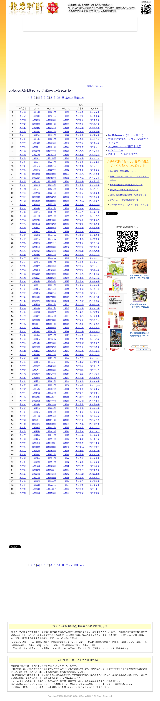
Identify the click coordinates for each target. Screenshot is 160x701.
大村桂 (66, 439)
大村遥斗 (36, 377)
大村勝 (23, 312)
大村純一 (36, 324)
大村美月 (79, 312)
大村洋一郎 (51, 401)
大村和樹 (36, 343)
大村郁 (66, 431)
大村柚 (66, 374)
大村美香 (79, 147)
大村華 (66, 231)
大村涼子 (79, 485)
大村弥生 (79, 427)
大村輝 (23, 231)
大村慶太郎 (51, 427)
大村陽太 (36, 251)
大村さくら (94, 158)
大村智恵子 (94, 347)
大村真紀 (79, 458)
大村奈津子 (94, 227)
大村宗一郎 (51, 151)
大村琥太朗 (51, 458)
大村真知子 (94, 404)
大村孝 (23, 377)
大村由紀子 (94, 143)
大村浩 (23, 297)
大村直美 (79, 166)
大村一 (23, 227)
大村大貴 (36, 389)
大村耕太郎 (51, 424)
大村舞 (66, 131)
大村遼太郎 (51, 178)
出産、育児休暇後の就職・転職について (128, 195)
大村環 (66, 308)
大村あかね (94, 293)
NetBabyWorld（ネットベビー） (126, 135)
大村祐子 (79, 270)
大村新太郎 (51, 358)
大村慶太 (36, 447)
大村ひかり (94, 266)
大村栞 (66, 193)
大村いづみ (94, 354)
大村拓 (23, 439)
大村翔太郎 (51, 139)
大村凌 (23, 416)
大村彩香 (79, 443)
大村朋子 (79, 308)
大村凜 (66, 247)
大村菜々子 (94, 308)
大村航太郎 (51, 285)
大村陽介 (36, 262)
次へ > (68, 97)
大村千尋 (79, 239)
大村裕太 (36, 385)
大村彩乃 (79, 316)
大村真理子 (94, 124)
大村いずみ (94, 350)
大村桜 (66, 170)
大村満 (23, 493)
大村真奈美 (94, 193)
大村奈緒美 (94, 304)
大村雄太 (36, 243)
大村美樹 (79, 343)
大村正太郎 (51, 289)
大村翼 (23, 139)
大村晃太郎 (51, 416)
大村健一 (36, 147)
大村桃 (66, 293)
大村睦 (66, 324)
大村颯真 (36, 493)
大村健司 (36, 454)
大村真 (23, 251)
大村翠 (66, 262)
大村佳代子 (94, 243)
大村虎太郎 (51, 131)
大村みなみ (94, 254)
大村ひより (94, 431)
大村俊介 (36, 270)
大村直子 (79, 154)
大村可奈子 (94, 481)
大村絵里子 (94, 474)
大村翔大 (36, 439)
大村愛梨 (79, 493)
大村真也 (36, 331)
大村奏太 (36, 347)
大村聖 (23, 424)
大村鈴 (66, 274)
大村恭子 (79, 227)
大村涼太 (36, 362)
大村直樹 (36, 116)
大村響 (23, 370)
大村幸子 (79, 127)
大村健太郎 (51, 112)
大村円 (66, 316)
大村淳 (23, 170)
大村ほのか (94, 331)
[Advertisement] (80, 24)
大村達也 (36, 127)
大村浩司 (36, 424)
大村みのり (94, 335)
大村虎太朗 (51, 231)
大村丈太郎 (51, 354)
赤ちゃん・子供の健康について (124, 200)
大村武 (23, 220)
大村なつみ (94, 374)
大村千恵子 (94, 224)
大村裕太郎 (51, 454)
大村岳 (23, 477)
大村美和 (79, 258)
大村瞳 (66, 158)
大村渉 (23, 320)
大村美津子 (94, 493)
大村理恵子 (94, 312)
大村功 (23, 420)
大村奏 (66, 289)
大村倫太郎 (51, 189)
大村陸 (23, 178)
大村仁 (23, 143)
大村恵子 (79, 124)
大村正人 (36, 278)
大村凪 (66, 347)
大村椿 (66, 320)
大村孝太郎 (51, 143)
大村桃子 (79, 335)
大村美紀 (79, 201)
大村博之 (36, 381)
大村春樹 (36, 404)
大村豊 (23, 174)
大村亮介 (36, 443)
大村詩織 (79, 385)
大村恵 (66, 120)
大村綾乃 (79, 397)
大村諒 (23, 270)
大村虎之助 (51, 431)
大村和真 (36, 466)
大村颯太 (36, 170)
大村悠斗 (36, 185)
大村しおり (94, 427)
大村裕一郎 (51, 324)
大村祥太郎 (51, 493)
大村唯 (66, 162)
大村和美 (79, 281)
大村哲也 (36, 131)
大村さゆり (94, 258)
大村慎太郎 (51, 120)
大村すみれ (94, 262)
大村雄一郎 (51, 124)
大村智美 (79, 204)
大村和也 (36, 143)
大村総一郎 (51, 281)
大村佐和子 (94, 424)
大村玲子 (79, 331)
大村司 (23, 204)
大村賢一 (36, 450)
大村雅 (66, 301)
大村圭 (23, 350)
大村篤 (23, 358)
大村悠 (23, 147)
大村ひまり (94, 489)
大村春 (66, 458)
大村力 (23, 462)
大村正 (23, 385)
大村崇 (23, 266)
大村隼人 (36, 162)
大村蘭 (66, 227)
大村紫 (66, 397)
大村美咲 (79, 178)
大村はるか (94, 301)
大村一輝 (36, 308)
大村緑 (66, 297)
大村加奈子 (94, 185)
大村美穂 (79, 131)
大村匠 (23, 258)
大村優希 (36, 470)
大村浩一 (36, 370)
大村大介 (36, 166)
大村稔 (23, 327)
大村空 (23, 247)
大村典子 (79, 189)
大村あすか (94, 393)
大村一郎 (36, 216)
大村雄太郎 (51, 370)
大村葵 (66, 116)
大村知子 (79, 320)
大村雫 (66, 278)
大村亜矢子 (94, 412)
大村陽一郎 (51, 262)
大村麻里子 (94, 389)
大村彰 (23, 408)
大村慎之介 (51, 197)
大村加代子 (94, 297)
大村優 (66, 139)
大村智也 (36, 254)
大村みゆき (94, 201)
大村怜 (66, 354)
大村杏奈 (79, 339)
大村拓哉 (36, 224)
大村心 (66, 254)
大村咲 (66, 208)
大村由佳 (79, 289)
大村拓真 (36, 393)
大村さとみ (94, 327)
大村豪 (23, 447)
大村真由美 (94, 116)
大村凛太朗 (51, 251)
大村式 (23, 135)
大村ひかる (94, 358)
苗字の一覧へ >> (95, 86)
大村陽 (23, 212)
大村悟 (23, 308)
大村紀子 (79, 262)
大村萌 (66, 185)
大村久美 (79, 416)
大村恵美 (79, 151)
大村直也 (36, 354)
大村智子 (79, 116)
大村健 (23, 124)
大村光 (23, 158)
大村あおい (94, 320)
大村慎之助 (51, 389)
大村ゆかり (94, 147)
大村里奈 (79, 381)
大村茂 (23, 316)
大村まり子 (94, 450)
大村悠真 (36, 193)
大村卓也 (36, 335)
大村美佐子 (94, 285)
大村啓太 (36, 339)
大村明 (23, 201)
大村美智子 (94, 131)
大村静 (66, 339)
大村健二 (36, 266)
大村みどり (94, 189)
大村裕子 (79, 112)
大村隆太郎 (51, 377)
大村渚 (66, 235)
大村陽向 (36, 366)
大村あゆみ (94, 154)
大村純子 (79, 158)
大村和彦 (36, 312)
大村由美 (79, 170)
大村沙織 (79, 293)
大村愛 (66, 112)
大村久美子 (94, 112)
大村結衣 (79, 212)
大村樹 (23, 181)
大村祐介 (36, 304)
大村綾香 (79, 489)
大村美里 (79, 424)
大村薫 (66, 135)
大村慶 (23, 454)
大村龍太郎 (51, 154)
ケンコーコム (115, 150)
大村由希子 (94, 485)
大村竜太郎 (51, 381)
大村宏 (23, 389)
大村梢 (66, 281)
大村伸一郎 (51, 420)
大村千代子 (94, 439)
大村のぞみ (94, 401)
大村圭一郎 (51, 227)
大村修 (23, 193)
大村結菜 (79, 350)
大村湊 (23, 254)
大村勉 (23, 362)
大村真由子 (94, 397)
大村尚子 (79, 347)
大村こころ (94, 178)
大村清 (23, 458)
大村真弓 (79, 297)
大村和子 (79, 162)
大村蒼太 (36, 274)
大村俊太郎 (51, 247)
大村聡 (23, 151)
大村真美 (79, 431)
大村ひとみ (94, 151)
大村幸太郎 (51, 162)
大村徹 (23, 154)
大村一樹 (36, 208)
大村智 (23, 239)
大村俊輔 (36, 485)
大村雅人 (36, 327)
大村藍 (66, 212)
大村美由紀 (94, 162)
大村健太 (36, 124)
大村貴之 (36, 358)
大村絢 (66, 362)
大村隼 (23, 381)
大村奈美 (79, 477)
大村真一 (36, 258)
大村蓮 (23, 127)
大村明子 (79, 181)
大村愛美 (79, 254)
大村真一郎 (51, 193)
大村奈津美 (94, 377)
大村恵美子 (94, 135)
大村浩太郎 (51, 304)
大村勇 (23, 304)
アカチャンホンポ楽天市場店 (124, 146)
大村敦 (23, 404)
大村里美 (79, 285)
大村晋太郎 (51, 366)
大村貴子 (79, 243)
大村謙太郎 (51, 447)
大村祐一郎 (51, 350)
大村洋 (23, 366)
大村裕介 (36, 408)
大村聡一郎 (51, 327)
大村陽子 (79, 120)
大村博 (23, 281)
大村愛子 (79, 224)
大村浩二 (36, 285)
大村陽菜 (79, 235)
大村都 (66, 343)
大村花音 (79, 474)
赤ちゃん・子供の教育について (124, 189)
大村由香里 (94, 235)
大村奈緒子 (94, 435)
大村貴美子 (94, 470)
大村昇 (23, 393)
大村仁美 (79, 327)
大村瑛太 (36, 293)
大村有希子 (94, 466)
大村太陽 (36, 320)
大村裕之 (36, 401)
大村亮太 (36, 178)
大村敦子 (79, 247)
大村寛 (23, 397)
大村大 (23, 285)
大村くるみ (94, 324)
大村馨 (66, 427)
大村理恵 (79, 174)
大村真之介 (51, 293)
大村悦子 (79, 251)
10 (58, 97)
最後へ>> (79, 97)
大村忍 (66, 224)
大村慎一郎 (51, 135)
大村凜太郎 (51, 270)
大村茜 (66, 147)
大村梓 (66, 189)
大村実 (23, 427)
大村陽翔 (36, 489)
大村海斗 (36, 204)
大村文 (66, 304)
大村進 (23, 301)
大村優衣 (79, 481)
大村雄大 (36, 201)
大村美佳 (79, 470)
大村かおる (94, 420)
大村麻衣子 (94, 174)
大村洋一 (36, 420)
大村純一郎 (51, 185)
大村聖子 (79, 454)
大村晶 (66, 416)
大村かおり (94, 166)
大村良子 (79, 408)
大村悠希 (36, 427)
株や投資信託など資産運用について (126, 184)
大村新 (23, 235)
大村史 (66, 485)
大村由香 (79, 389)
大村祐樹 (36, 431)
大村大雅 (36, 474)
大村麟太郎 (51, 254)
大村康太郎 (51, 274)
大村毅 (23, 412)
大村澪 (66, 258)
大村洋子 (79, 143)
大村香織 (79, 139)
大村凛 (66, 143)
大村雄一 (36, 374)
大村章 (23, 466)
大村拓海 (36, 247)
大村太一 (36, 189)
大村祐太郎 (51, 343)
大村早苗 (79, 362)
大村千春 (79, 354)
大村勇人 (36, 231)
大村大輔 (36, 112)
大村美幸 (79, 301)
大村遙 (66, 474)
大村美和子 (94, 247)
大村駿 (23, 197)
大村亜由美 (94, 316)
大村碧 (66, 220)
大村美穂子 (94, 381)
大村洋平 (36, 316)
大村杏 (66, 181)
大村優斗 (36, 235)
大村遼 (23, 208)
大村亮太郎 (51, 335)
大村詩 (66, 385)
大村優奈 (79, 450)
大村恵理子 (94, 362)
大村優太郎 (51, 466)
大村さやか (94, 204)
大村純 (23, 339)
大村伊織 (36, 462)
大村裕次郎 (51, 266)
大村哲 (23, 474)
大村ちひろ (94, 370)
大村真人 (36, 412)
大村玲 (66, 270)
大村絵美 (79, 435)
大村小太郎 (51, 297)
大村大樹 (36, 139)
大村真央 (79, 404)
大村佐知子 (94, 408)
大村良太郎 (51, 412)
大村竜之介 (51, 224)
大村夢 (66, 404)
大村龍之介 (51, 116)
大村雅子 (79, 324)
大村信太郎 (51, 320)
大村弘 (23, 450)
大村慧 (23, 374)
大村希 (66, 197)
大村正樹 (36, 281)
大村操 (66, 408)
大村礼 (66, 393)
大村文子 (79, 412)
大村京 (66, 450)
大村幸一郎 (51, 439)
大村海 (66, 447)
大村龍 (23, 274)
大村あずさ (94, 343)
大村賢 (23, 485)
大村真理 (79, 358)
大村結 (66, 204)
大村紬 (66, 366)
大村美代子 (94, 212)
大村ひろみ (94, 216)
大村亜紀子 (94, 416)
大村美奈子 (94, 170)
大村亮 (23, 131)
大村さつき (94, 289)
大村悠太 (36, 239)
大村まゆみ (94, 220)
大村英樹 (36, 297)
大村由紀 (79, 447)
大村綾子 (79, 193)
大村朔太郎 (51, 220)
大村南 (66, 381)
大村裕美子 (94, 281)
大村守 (23, 435)
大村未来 (79, 278)
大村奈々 (79, 393)
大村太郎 (36, 174)
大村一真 (36, 416)
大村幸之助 (51, 216)
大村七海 (79, 370)
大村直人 (36, 158)
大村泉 (66, 243)
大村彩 (66, 124)
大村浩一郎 (51, 374)
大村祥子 (79, 377)
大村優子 (79, 135)
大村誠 (23, 116)
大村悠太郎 (51, 331)
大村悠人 (36, 212)
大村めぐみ (94, 139)
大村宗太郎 (51, 474)
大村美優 (79, 439)
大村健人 (36, 289)
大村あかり (94, 208)
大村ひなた (94, 278)
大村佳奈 (79, 374)
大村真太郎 (51, 201)
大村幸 (66, 216)
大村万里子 (94, 443)
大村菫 (66, 285)
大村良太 (36, 350)
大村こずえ (94, 447)
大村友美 (79, 274)
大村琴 (66, 435)
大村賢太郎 (51, 204)
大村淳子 (79, 366)
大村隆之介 (51, 166)
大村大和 (36, 181)
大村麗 (66, 266)
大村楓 (66, 127)
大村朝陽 (36, 481)
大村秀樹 (36, 220)
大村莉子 (79, 420)
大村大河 (36, 477)
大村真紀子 (94, 270)
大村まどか (94, 274)
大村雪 (66, 412)
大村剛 (23, 120)
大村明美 (79, 231)
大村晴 (23, 347)
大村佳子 (79, 266)
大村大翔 (36, 197)
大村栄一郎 (51, 462)
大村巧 (23, 354)
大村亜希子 (94, 197)
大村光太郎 (51, 174)
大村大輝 (36, 151)
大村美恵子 (94, 251)
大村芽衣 (79, 466)
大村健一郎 (51, 147)
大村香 (66, 178)
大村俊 (23, 443)
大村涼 (23, 331)
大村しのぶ (94, 339)
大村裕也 (36, 397)
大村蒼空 (36, 458)
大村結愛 (79, 401)
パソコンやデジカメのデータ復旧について (129, 205)
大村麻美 (79, 220)
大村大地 (36, 154)
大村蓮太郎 (51, 385)
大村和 (66, 335)
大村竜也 (36, 435)
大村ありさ (94, 366)
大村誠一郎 (51, 212)
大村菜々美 (94, 454)
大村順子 (79, 197)
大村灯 (66, 466)
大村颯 (23, 324)
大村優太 (36, 227)
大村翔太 (36, 120)
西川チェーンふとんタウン (123, 154)
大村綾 (66, 154)
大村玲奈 (79, 304)
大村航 (23, 262)
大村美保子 (94, 458)
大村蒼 (23, 289)
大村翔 (23, 112)
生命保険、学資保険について (123, 171)
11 (63, 97)
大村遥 (66, 151)
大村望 (66, 201)
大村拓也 (36, 135)
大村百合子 (94, 239)
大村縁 (66, 462)
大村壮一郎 (51, 435)
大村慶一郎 (51, 408)
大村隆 (23, 185)
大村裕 (23, 293)
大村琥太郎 (51, 208)
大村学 (23, 162)
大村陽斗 (36, 301)
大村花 (66, 174)
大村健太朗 (51, 308)
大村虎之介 (51, 347)
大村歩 (66, 166)
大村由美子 (94, 120)
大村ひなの (94, 385)
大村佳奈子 (94, 462)
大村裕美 (79, 208)
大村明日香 (94, 127)
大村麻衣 (79, 216)
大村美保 (79, 462)
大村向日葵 (94, 477)
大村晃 (23, 224)
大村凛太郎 (51, 127)
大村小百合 (94, 181)
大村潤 (23, 189)
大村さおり (94, 231)
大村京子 (79, 185)
